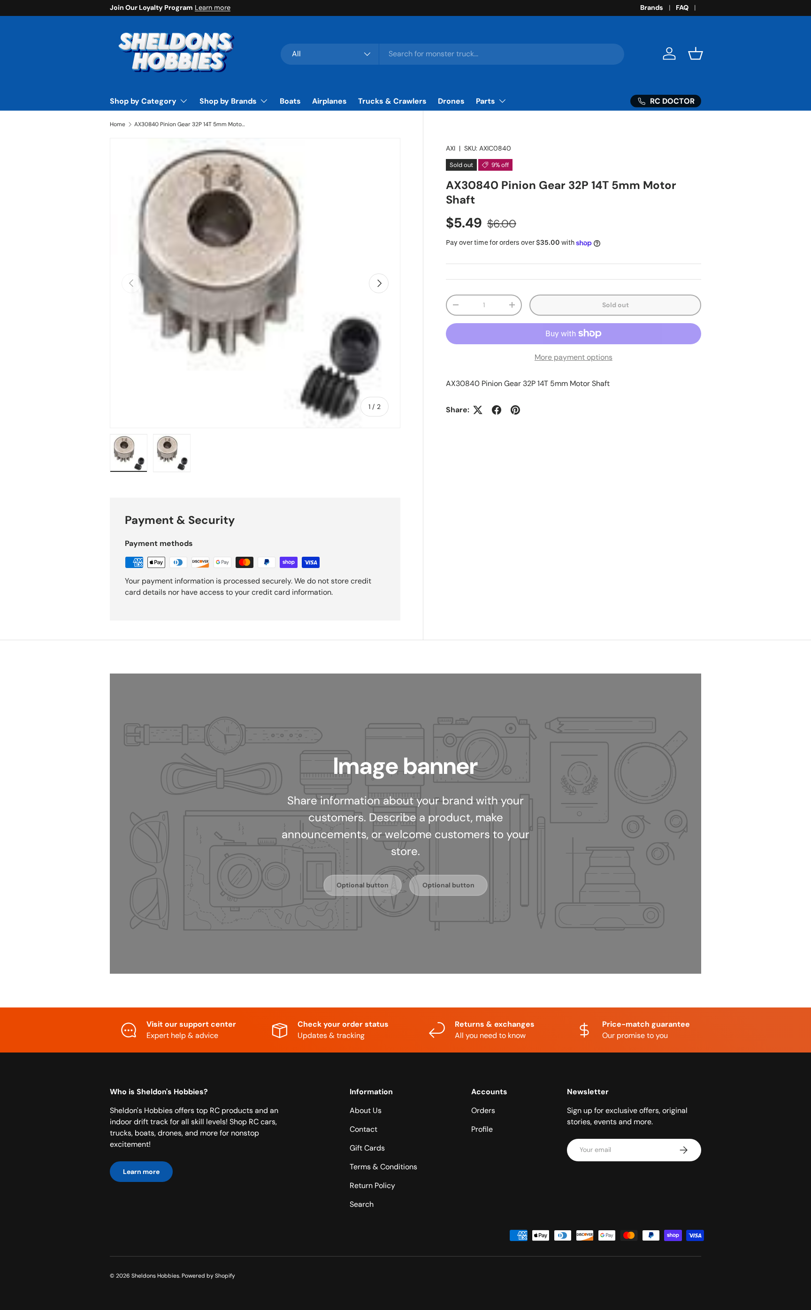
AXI (450, 148)
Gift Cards (367, 1148)
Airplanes (329, 101)
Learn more (212, 7)
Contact (363, 1129)
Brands (651, 7)
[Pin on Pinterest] (515, 410)
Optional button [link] (363, 885)
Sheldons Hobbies (155, 1276)
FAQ (682, 7)
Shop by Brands (228, 101)
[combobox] (453, 53)
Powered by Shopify (208, 1276)
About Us (366, 1110)
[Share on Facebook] (496, 410)
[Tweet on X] (477, 410)
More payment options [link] (573, 357)
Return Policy (372, 1185)
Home (117, 124)
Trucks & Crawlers (392, 101)
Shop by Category (143, 101)
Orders (483, 1110)
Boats (290, 101)
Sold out (615, 305)
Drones (451, 101)
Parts (485, 101)
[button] (695, 53)
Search (362, 1204)
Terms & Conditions (383, 1167)
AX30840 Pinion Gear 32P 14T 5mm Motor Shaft (190, 124)
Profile (482, 1129)
